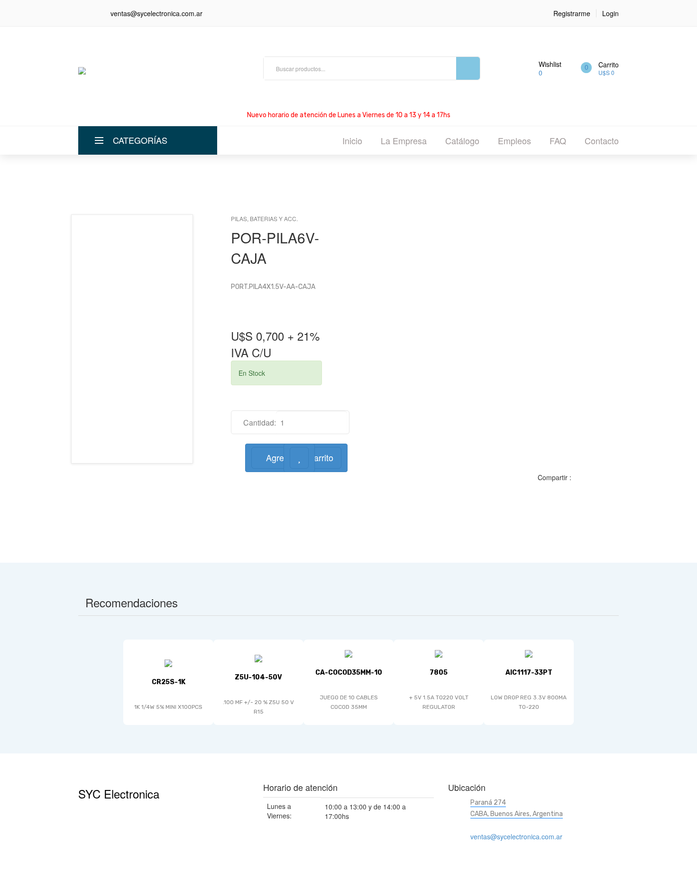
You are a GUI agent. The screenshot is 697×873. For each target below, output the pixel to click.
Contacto (602, 140)
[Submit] (468, 68)
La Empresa (404, 140)
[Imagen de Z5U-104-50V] (258, 657)
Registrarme (571, 13)
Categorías (140, 140)
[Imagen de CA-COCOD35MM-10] (348, 653)
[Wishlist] (299, 458)
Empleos (514, 140)
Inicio (352, 140)
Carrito (608, 64)
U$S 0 (606, 72)
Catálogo (462, 140)
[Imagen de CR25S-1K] (168, 662)
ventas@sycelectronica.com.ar (156, 13)
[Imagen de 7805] (438, 653)
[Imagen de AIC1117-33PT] (528, 653)
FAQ (558, 140)
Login (610, 13)
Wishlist (550, 64)
